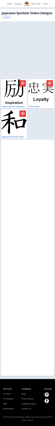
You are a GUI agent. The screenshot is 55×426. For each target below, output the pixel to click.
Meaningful (8, 408)
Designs (18, 4)
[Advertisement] (27, 49)
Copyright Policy (29, 403)
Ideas (9, 4)
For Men (7, 394)
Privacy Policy (28, 398)
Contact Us (26, 408)
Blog (24, 394)
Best (5, 403)
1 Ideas (6, 17)
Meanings (36, 4)
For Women (8, 398)
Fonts (45, 4)
